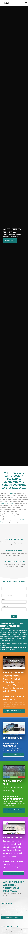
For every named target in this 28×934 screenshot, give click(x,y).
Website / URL (5, 606)
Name (3, 586)
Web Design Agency (9, 886)
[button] (12, 917)
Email (3, 599)
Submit (14, 616)
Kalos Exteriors (12, 837)
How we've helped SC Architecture (13, 755)
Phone (4, 593)
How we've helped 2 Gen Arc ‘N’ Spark (13, 711)
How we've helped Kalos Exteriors (13, 873)
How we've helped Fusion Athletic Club (13, 810)
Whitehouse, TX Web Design (7, 503)
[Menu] (26, 2)
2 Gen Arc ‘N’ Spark (14, 672)
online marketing (11, 493)
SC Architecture (12, 737)
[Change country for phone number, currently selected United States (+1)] (3, 595)
